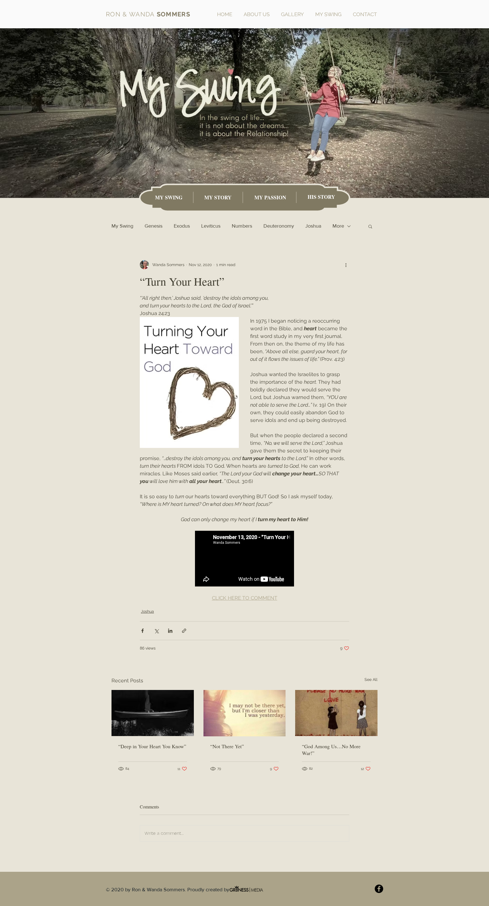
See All (371, 679)
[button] (370, 226)
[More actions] (345, 264)
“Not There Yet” (227, 746)
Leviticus (210, 226)
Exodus (182, 226)
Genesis (153, 226)
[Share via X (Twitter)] (156, 630)
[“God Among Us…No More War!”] (336, 713)
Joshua (313, 226)
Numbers (242, 226)
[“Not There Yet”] (244, 713)
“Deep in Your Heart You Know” (152, 746)
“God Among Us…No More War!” (331, 749)
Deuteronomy (278, 226)
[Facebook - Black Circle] (379, 889)
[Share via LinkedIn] (170, 630)
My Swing (122, 226)
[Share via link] (184, 630)
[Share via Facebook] (142, 630)
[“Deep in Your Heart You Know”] (152, 713)
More (338, 226)
